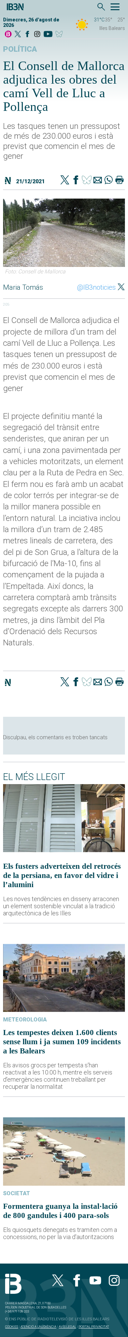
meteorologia (25, 1019)
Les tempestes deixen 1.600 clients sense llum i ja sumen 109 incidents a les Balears (62, 1041)
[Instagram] (37, 34)
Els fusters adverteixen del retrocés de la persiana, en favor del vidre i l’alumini (62, 875)
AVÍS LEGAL (67, 1326)
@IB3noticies (96, 287)
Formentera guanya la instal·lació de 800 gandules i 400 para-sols (60, 1211)
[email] (97, 180)
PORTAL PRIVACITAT (94, 1326)
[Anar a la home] (8, 34)
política (20, 49)
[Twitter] (65, 180)
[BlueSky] (60, 34)
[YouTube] (48, 34)
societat (16, 1193)
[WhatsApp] (108, 180)
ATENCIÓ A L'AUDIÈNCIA (38, 1326)
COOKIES (11, 1326)
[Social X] (17, 34)
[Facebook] (27, 34)
